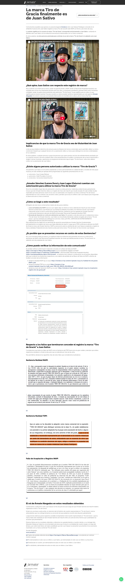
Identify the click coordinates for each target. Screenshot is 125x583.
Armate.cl (64, 27)
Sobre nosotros (52, 2)
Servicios (62, 2)
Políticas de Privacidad (88, 565)
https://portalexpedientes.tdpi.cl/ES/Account (41, 254)
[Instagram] (86, 569)
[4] (27, 498)
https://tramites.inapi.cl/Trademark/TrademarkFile (42, 252)
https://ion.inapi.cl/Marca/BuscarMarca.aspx (40, 250)
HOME (27, 5)
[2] (27, 410)
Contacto (81, 2)
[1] (26, 339)
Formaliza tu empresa (49, 568)
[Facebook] (84, 569)
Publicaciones (72, 2)
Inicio (44, 2)
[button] (86, 2)
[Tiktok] (90, 569)
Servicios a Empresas (49, 571)
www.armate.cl (31, 532)
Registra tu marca (48, 570)
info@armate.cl (28, 575)
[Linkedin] (88, 569)
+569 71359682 (27, 576)
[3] (27, 453)
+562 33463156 (27, 578)
